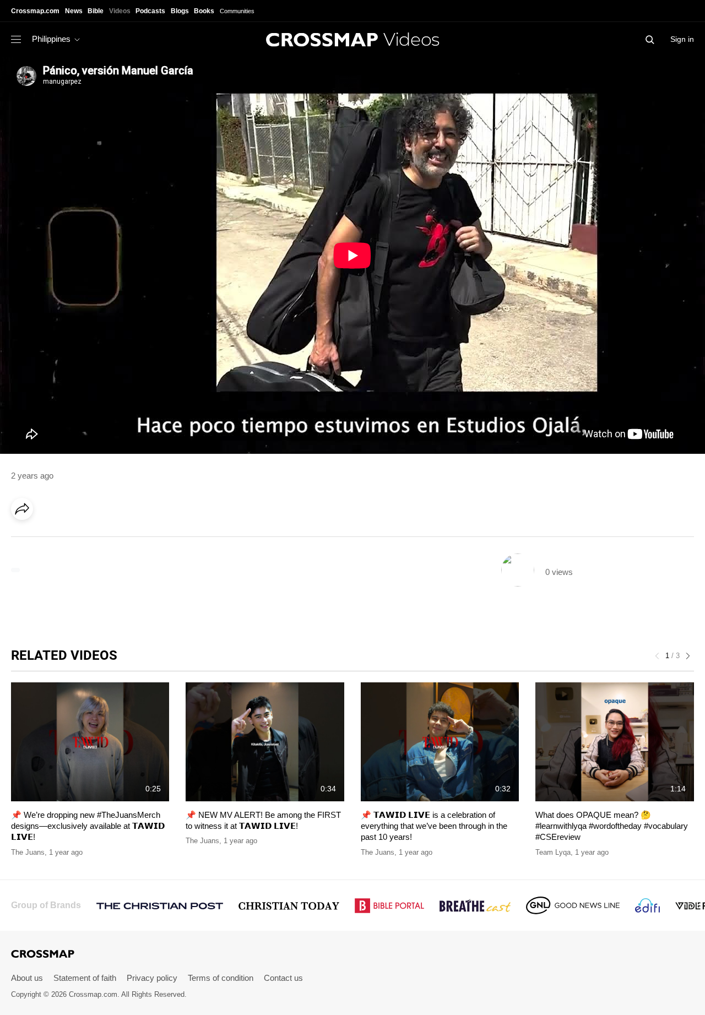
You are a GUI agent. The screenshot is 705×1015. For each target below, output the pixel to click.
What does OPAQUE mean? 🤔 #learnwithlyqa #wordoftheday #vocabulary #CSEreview (611, 826)
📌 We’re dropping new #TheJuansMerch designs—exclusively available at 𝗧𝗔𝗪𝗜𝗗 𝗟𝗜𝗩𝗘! (88, 826)
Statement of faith (84, 978)
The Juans (28, 852)
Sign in (682, 39)
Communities (237, 11)
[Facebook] (25, 540)
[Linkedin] (48, 540)
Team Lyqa (553, 852)
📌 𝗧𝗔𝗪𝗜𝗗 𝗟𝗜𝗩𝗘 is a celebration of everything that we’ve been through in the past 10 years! (434, 826)
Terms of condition (220, 978)
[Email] (93, 540)
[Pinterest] (70, 540)
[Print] (115, 540)
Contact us (283, 978)
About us (27, 978)
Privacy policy (152, 978)
